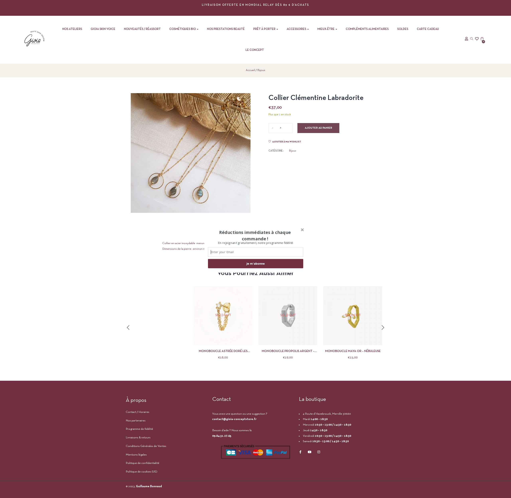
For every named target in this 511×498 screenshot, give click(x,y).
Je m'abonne (255, 263)
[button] (255, 235)
